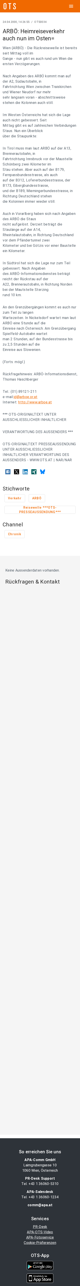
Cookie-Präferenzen (40, 1243)
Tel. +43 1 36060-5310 (39, 1184)
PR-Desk (40, 1227)
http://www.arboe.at (35, 402)
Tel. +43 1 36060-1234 (39, 1197)
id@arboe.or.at (26, 397)
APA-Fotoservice (40, 1237)
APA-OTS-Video (40, 1232)
